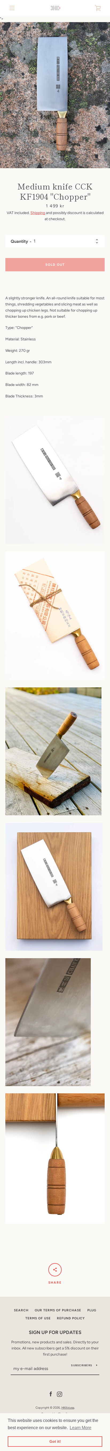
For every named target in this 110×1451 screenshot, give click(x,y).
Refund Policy (71, 1318)
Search (21, 1310)
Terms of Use (38, 1318)
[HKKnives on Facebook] (50, 1394)
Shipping (37, 213)
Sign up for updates (55, 1332)
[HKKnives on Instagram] (59, 1394)
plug (91, 1310)
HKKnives (67, 1407)
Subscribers (81, 1365)
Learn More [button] (80, 1427)
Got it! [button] (55, 1441)
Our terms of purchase (58, 1310)
